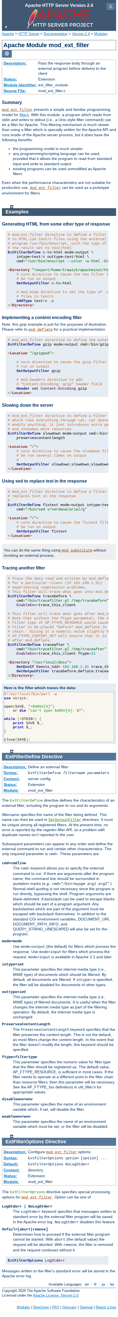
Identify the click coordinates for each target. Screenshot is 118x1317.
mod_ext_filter (17, 110)
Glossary (69, 1307)
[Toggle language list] (7, 54)
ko (112, 1284)
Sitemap (86, 1307)
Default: (11, 1164)
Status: (10, 79)
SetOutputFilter (64, 820)
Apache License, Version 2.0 (55, 1295)
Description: (15, 63)
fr (95, 1284)
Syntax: (11, 772)
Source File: (15, 91)
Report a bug (106, 1307)
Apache (8, 34)
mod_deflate (41, 329)
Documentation (56, 34)
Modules (101, 34)
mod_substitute (77, 550)
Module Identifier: (20, 85)
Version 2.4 (81, 34)
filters (24, 115)
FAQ (55, 1307)
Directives (41, 1307)
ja (103, 1284)
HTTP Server (28, 34)
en (87, 1284)
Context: (12, 779)
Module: (11, 790)
